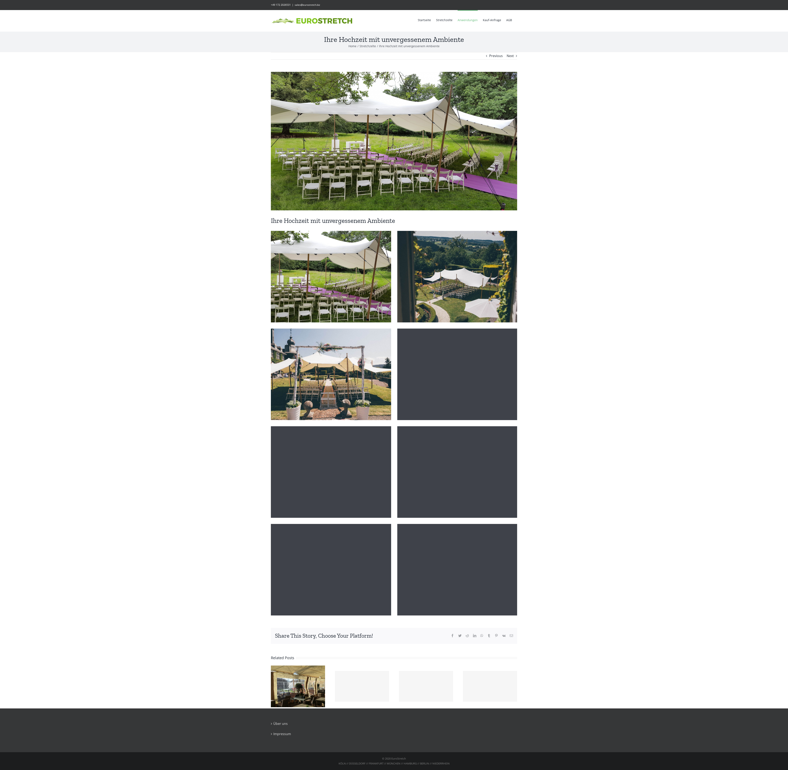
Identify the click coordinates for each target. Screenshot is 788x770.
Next (510, 56)
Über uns (280, 723)
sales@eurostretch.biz (307, 5)
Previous (496, 56)
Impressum (282, 734)
